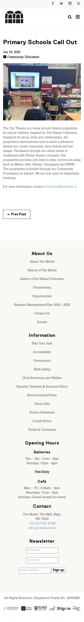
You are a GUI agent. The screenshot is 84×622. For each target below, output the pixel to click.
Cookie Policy (42, 421)
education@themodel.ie (60, 187)
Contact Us (42, 314)
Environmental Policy (42, 395)
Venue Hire (42, 404)
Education (32, 57)
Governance (42, 361)
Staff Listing (42, 370)
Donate (42, 322)
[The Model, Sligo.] (14, 17)
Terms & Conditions (42, 430)
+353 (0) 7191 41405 (42, 524)
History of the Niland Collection (42, 279)
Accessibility (42, 352)
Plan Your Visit (42, 344)
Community (15, 57)
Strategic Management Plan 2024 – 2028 (42, 305)
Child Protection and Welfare (42, 378)
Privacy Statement (42, 413)
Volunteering (42, 288)
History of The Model (42, 270)
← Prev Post (16, 214)
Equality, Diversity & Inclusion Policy (42, 387)
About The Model (42, 262)
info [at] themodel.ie (42, 528)
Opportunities (42, 296)
